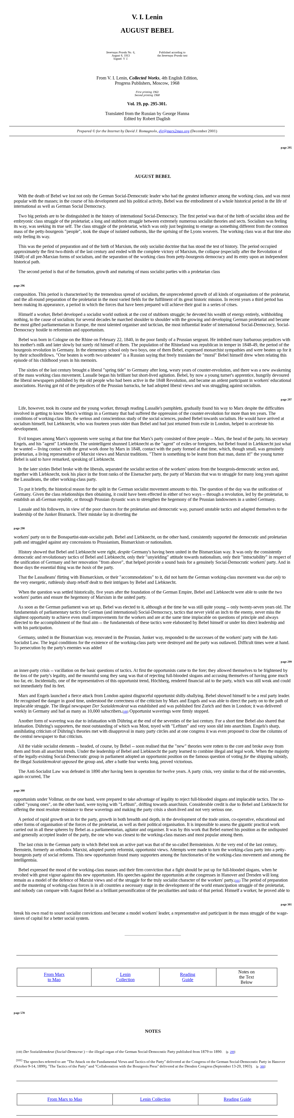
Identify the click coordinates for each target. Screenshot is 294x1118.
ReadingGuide (187, 977)
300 (262, 1066)
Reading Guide (237, 1099)
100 (125, 711)
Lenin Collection (125, 977)
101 (237, 880)
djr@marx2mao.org (174, 131)
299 (232, 1051)
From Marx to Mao (54, 977)
